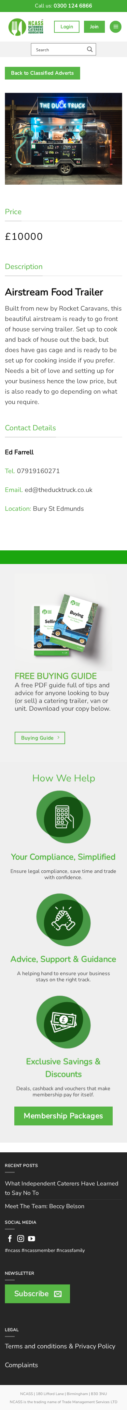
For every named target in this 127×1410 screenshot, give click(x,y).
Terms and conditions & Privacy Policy (60, 1346)
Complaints (21, 1365)
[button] (115, 27)
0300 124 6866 (73, 5)
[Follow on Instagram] (20, 1239)
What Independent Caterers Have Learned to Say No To (62, 1188)
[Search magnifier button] (89, 49)
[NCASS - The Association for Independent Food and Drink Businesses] (27, 27)
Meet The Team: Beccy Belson (44, 1206)
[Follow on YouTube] (31, 1239)
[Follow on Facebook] (10, 1239)
